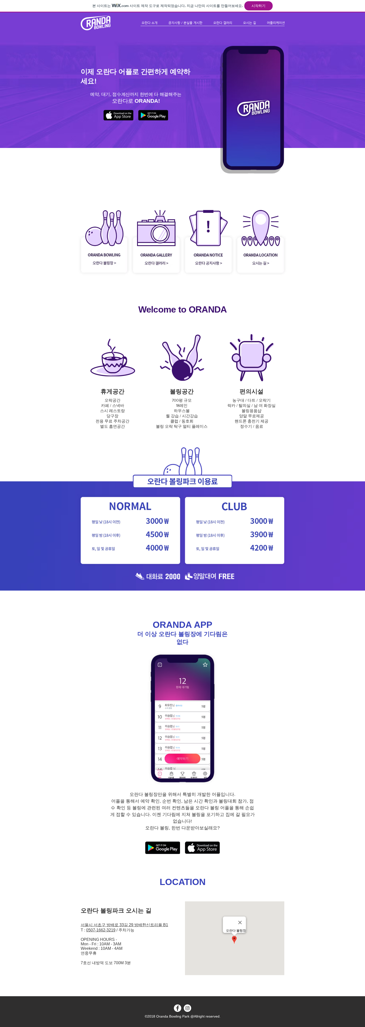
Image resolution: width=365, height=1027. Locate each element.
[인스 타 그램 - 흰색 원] (187, 1008)
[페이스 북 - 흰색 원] (177, 1008)
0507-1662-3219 (100, 930)
